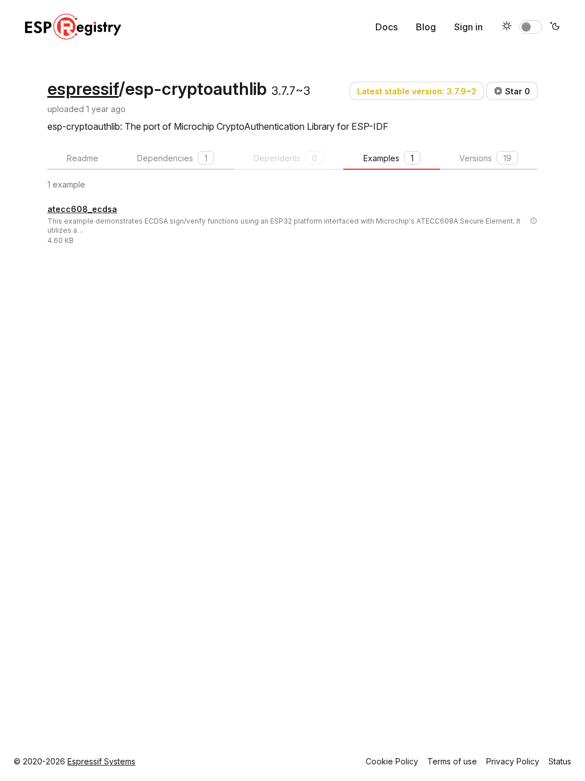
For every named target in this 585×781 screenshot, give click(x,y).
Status (559, 761)
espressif (83, 88)
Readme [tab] (82, 158)
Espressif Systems (101, 761)
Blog (426, 27)
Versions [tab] (485, 158)
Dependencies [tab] (172, 158)
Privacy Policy (512, 761)
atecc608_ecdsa (82, 209)
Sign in (468, 27)
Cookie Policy (392, 761)
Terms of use (452, 761)
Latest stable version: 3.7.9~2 (416, 91)
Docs (386, 27)
